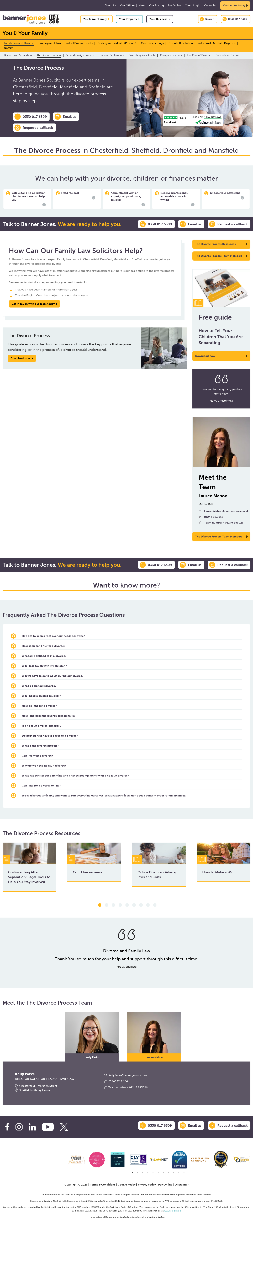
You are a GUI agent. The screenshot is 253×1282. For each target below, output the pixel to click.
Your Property (128, 19)
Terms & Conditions (102, 1184)
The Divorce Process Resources (215, 244)
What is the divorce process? (40, 745)
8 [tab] (148, 905)
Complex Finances (171, 55)
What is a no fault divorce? (39, 685)
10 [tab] (179, 1172)
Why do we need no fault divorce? (44, 765)
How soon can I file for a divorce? (43, 646)
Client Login (192, 5)
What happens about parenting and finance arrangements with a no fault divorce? (75, 775)
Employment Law (50, 43)
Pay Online (174, 5)
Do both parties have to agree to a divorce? (50, 735)
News (142, 5)
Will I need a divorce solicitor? (41, 695)
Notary (8, 48)
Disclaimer (181, 1184)
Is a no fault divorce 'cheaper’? (41, 725)
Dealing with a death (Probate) (116, 43)
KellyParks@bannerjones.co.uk (127, 1075)
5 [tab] (127, 905)
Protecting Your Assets (142, 55)
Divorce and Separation (18, 55)
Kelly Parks (92, 1057)
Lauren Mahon (154, 1057)
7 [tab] (141, 905)
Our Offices (127, 5)
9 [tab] (154, 905)
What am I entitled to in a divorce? (44, 656)
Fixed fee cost (77, 195)
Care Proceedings (152, 43)
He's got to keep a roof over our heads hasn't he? (53, 636)
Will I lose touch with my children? (44, 665)
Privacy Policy (147, 1184)
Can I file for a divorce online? (41, 785)
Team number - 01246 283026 (224, 522)
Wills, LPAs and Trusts (79, 43)
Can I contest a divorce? (37, 755)
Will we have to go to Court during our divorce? (52, 675)
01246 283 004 (118, 1081)
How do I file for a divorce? (39, 705)
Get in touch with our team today (33, 303)
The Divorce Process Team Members (218, 255)
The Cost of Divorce (199, 55)
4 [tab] (120, 905)
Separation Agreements (80, 55)
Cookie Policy (126, 1184)
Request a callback (38, 128)
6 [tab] (134, 905)
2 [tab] (106, 905)
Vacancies (210, 5)
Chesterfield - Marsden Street (38, 1085)
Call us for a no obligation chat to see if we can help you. (28, 198)
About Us (111, 5)
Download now (205, 356)
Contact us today (234, 5)
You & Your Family (95, 19)
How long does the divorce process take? (48, 715)
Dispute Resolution (180, 43)
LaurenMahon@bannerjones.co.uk (226, 511)
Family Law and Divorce (19, 43)
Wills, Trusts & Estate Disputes (216, 43)
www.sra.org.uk (172, 1210)
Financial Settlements (111, 55)
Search (209, 19)
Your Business (158, 19)
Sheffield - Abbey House (34, 1090)
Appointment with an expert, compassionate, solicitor (127, 198)
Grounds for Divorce (227, 55)
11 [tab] (184, 1172)
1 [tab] (99, 905)
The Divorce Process (49, 55)
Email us (69, 117)
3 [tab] (113, 905)
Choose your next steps (226, 195)
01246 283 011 (213, 517)
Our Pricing (156, 5)
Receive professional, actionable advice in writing (176, 198)
